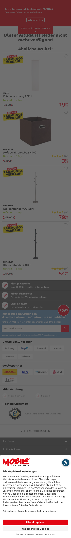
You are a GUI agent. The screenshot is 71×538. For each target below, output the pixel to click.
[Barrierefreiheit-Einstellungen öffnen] (65, 462)
